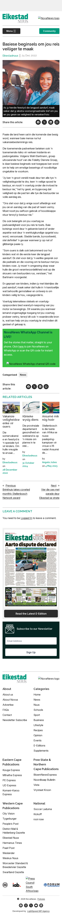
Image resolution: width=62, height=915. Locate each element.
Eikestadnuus (10, 55)
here (21, 346)
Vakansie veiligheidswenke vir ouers (11, 421)
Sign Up (31, 652)
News (23, 374)
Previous (11, 485)
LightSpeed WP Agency (38, 911)
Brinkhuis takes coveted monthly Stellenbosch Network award (16, 493)
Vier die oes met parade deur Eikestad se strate (49, 493)
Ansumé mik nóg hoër (50, 418)
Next (53, 485)
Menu (8, 31)
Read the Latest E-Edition (31, 613)
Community (49, 31)
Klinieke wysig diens (30, 418)
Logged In (26, 518)
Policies (41, 899)
